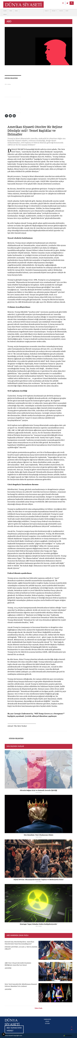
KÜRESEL (16, 10)
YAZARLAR (5, 14)
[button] (3, 1034)
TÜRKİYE (10, 10)
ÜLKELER (46, 10)
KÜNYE (47, 1021)
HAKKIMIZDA (47, 1019)
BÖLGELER (53, 10)
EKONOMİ (61, 10)
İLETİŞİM (47, 1023)
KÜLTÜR (67, 10)
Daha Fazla (38, 1008)
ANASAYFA (5, 10)
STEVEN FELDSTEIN (11, 78)
